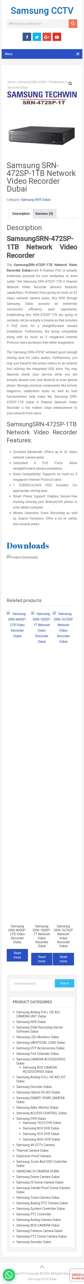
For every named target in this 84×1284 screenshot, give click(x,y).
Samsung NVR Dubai (35, 200)
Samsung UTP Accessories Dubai (40, 1048)
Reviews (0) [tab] (44, 214)
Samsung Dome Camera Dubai (38, 1177)
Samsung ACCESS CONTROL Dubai (41, 1113)
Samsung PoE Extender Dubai (37, 1054)
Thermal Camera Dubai (32, 1150)
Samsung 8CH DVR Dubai (41, 1128)
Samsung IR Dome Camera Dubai (39, 1182)
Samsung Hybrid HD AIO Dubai (38, 1092)
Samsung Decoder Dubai (34, 1087)
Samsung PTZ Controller (33, 1214)
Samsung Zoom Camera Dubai (37, 1198)
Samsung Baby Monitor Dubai (37, 1107)
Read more (17, 955)
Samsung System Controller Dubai (40, 1209)
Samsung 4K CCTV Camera (35, 1145)
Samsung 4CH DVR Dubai (41, 1134)
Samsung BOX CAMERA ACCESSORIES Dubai (40, 1070)
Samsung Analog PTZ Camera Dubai (42, 1203)
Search (64, 983)
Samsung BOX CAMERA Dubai (37, 1225)
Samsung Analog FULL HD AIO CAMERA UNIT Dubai (38, 1014)
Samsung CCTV (42, 10)
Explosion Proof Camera (33, 1156)
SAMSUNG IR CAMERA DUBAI (37, 1171)
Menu (9, 54)
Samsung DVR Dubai (31, 1119)
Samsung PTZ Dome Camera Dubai (41, 1236)
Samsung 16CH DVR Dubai (42, 1123)
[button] (70, 83)
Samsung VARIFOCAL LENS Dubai (40, 1043)
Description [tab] (21, 214)
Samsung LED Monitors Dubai (37, 1037)
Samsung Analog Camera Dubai (38, 1220)
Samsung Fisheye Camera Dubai (39, 1231)
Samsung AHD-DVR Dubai (41, 1139)
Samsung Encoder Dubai (33, 1242)
